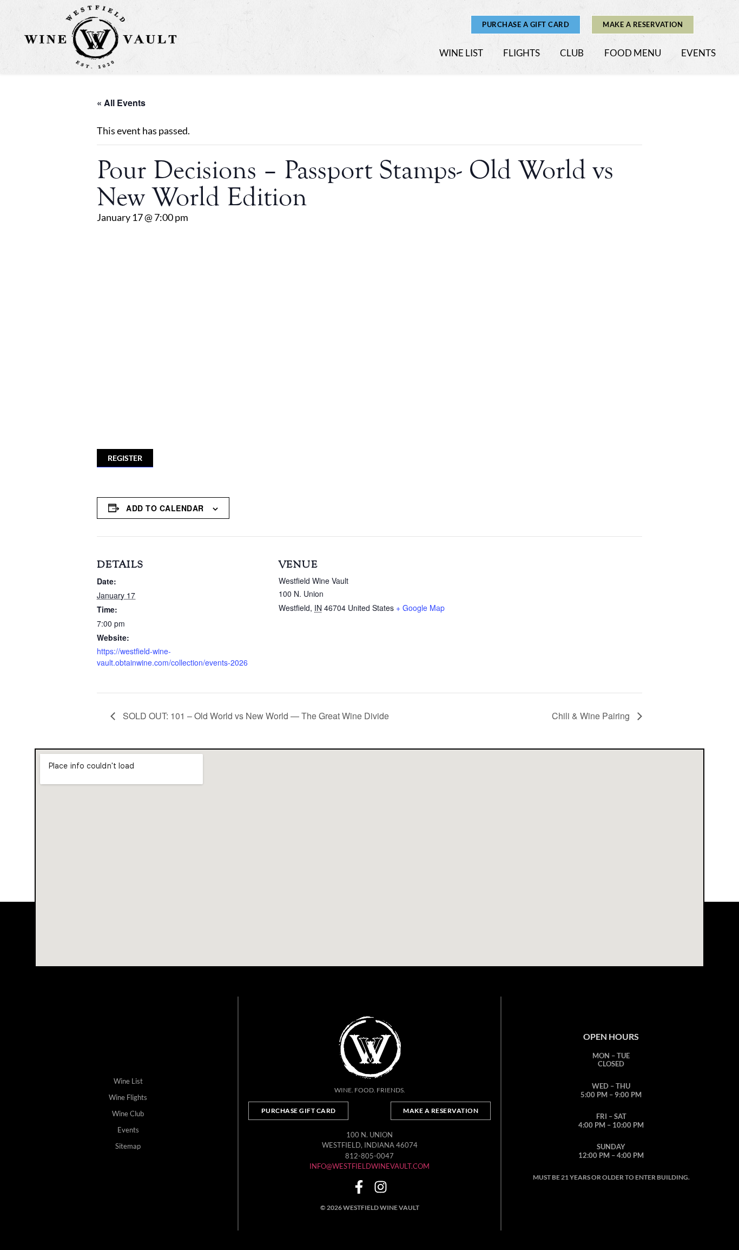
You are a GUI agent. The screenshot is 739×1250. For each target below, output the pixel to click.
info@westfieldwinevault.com (369, 1166)
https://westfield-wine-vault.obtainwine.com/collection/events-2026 (172, 657)
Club (572, 53)
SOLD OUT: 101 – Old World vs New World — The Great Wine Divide (255, 715)
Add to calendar (165, 508)
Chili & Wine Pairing (592, 715)
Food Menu (632, 53)
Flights (521, 53)
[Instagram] (380, 1187)
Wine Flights (128, 1097)
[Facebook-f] (359, 1187)
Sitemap (128, 1146)
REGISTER (125, 458)
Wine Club (128, 1113)
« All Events (121, 102)
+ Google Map (420, 607)
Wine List (461, 53)
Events (698, 53)
